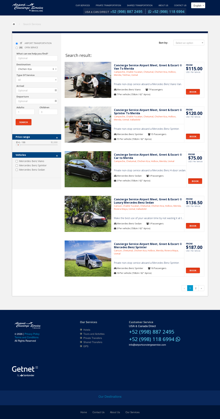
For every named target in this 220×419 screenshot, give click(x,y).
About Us (115, 412)
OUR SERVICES (83, 5)
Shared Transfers (92, 342)
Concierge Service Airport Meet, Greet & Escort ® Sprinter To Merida (148, 111)
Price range (23, 136)
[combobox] (198, 5)
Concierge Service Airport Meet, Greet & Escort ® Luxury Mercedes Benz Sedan (148, 200)
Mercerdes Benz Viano (31, 161)
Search (23, 122)
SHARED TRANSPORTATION (139, 5)
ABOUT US (163, 5)
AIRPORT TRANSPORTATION (38, 43)
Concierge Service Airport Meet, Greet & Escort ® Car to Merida (148, 156)
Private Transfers (92, 338)
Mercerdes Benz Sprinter (33, 165)
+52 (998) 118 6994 (168, 11)
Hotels (86, 329)
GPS (85, 346)
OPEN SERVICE (31, 47)
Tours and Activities (93, 334)
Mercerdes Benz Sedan (32, 169)
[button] (23, 353)
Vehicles (21, 155)
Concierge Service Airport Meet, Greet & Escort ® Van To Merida (148, 66)
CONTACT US (180, 5)
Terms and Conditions (26, 337)
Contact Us (98, 412)
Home (83, 412)
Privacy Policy (32, 334)
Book (193, 91)
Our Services (132, 412)
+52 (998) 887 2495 (126, 11)
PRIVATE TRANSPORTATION (108, 5)
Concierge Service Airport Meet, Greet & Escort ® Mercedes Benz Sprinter (148, 245)
